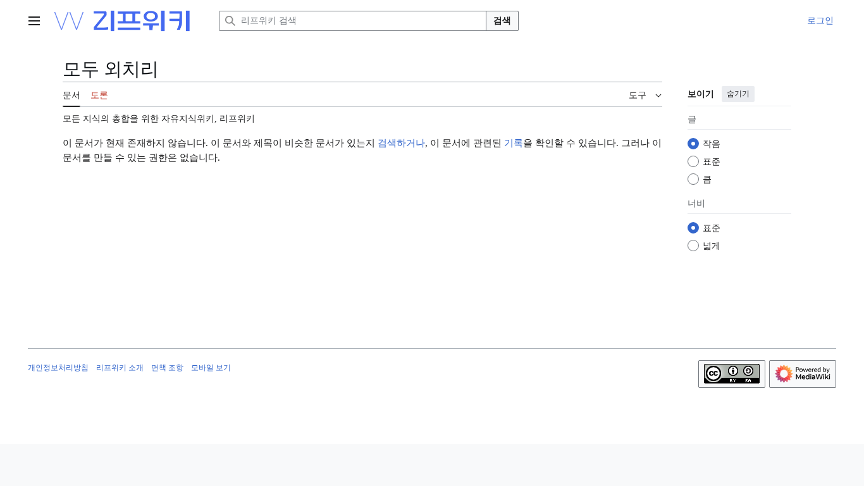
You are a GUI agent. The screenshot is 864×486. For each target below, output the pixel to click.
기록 (513, 143)
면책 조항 (167, 367)
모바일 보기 (211, 367)
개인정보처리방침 (58, 367)
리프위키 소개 (120, 367)
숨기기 (738, 93)
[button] (34, 21)
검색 (502, 20)
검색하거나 (401, 143)
